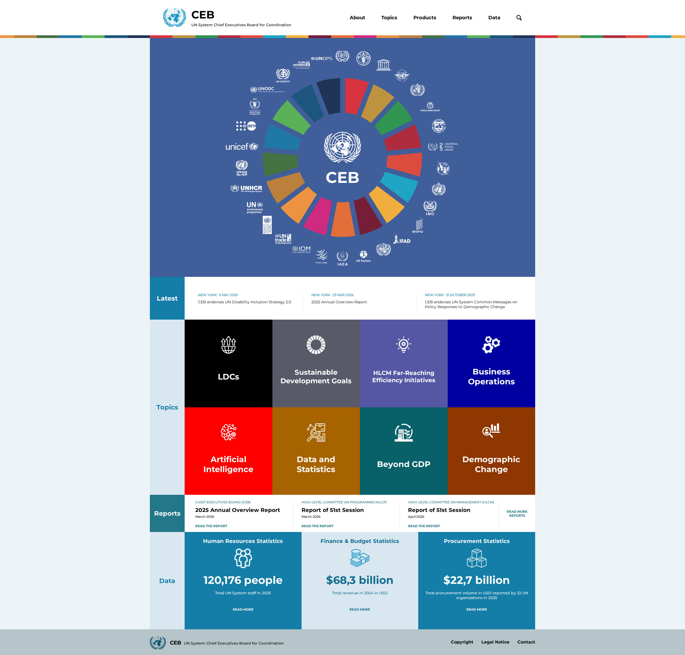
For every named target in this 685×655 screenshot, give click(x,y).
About (357, 18)
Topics (389, 18)
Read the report (211, 526)
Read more (243, 609)
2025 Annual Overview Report (339, 302)
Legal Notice (495, 642)
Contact (526, 642)
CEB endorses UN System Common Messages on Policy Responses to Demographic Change (471, 304)
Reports (462, 18)
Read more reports (517, 514)
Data (494, 18)
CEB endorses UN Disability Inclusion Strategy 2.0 (244, 302)
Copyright (462, 642)
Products (424, 18)
